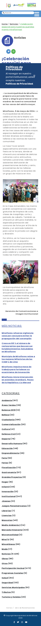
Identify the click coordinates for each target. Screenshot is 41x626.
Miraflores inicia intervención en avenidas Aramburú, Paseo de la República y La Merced (18, 380)
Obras (5, 558)
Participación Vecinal (13, 568)
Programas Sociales (12, 573)
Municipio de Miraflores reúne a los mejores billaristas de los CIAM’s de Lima (18, 359)
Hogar (5, 482)
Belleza (5, 415)
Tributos (6, 592)
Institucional (9, 496)
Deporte (6, 439)
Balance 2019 (9, 410)
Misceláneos (8, 544)
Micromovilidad (10, 534)
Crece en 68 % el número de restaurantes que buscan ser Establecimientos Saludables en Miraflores (17, 347)
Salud (5, 578)
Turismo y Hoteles (11, 597)
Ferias (5, 462)
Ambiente (7, 400)
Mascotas (7, 520)
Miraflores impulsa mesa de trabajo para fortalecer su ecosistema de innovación (16, 369)
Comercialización (11, 424)
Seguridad (7, 582)
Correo (9, 608)
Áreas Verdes (9, 405)
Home (5, 24)
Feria (4, 458)
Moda (5, 549)
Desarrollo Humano (12, 443)
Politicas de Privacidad (19, 83)
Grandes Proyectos (12, 477)
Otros (5, 563)
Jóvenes (6, 501)
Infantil (6, 486)
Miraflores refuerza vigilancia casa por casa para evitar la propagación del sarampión (17, 336)
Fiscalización (9, 467)
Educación (7, 448)
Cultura (6, 429)
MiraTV (5, 539)
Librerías (6, 510)
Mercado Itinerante (12, 530)
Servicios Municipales (13, 587)
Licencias (7, 515)
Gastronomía (9, 472)
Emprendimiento (10, 453)
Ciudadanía (8, 419)
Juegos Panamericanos (14, 506)
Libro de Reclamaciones (25, 608)
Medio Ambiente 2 (11, 525)
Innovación (8, 491)
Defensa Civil (9, 434)
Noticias (14, 24)
